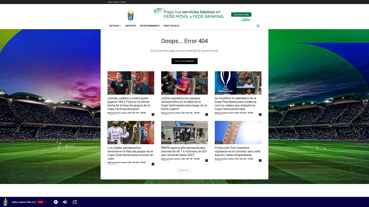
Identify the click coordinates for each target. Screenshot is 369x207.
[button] (258, 25)
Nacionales (166, 143)
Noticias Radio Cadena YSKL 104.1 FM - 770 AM (127, 113)
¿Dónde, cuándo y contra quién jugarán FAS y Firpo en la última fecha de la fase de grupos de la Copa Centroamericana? (129, 103)
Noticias (219, 143)
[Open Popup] (74, 202)
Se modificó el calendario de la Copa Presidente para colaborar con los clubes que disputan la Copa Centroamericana (236, 103)
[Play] (55, 202)
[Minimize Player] (363, 202)
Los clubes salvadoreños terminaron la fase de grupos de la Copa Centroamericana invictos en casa (130, 153)
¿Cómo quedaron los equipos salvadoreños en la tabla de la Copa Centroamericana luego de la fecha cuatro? (184, 103)
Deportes (111, 93)
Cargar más (183, 170)
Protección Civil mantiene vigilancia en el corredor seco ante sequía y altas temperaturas (237, 151)
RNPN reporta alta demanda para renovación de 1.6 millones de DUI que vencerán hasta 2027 (184, 151)
